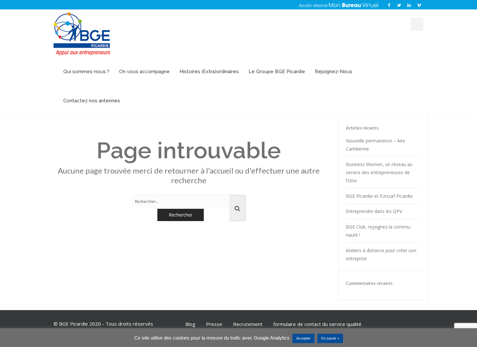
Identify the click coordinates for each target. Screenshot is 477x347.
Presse (214, 324)
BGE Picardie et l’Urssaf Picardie (379, 196)
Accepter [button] (303, 338)
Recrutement (248, 324)
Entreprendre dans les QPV (374, 211)
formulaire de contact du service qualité (317, 324)
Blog (190, 324)
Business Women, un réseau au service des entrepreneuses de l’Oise (379, 172)
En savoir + (330, 338)
